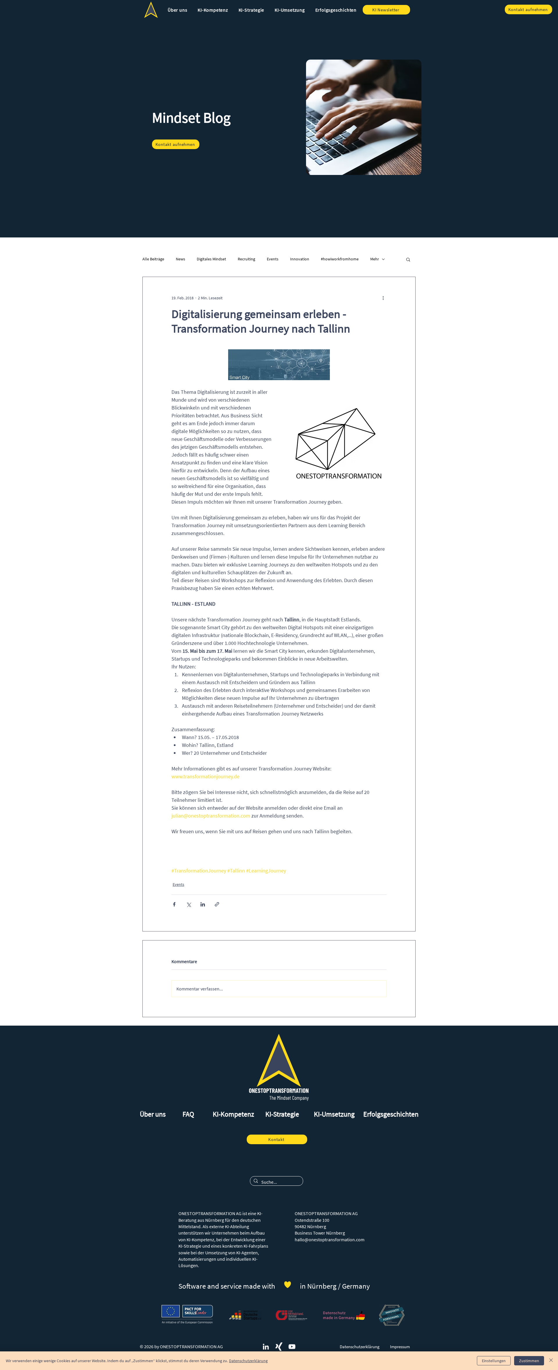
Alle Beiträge (153, 259)
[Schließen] (551, 1360)
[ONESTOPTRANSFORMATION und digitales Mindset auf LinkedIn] (266, 1346)
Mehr (374, 259)
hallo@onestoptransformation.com (329, 1239)
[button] (177, 10)
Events (272, 259)
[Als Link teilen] (217, 904)
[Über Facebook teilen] (174, 904)
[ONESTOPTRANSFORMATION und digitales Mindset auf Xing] (279, 1346)
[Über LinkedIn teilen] (202, 904)
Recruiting (246, 259)
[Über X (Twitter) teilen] (188, 904)
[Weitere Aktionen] (383, 297)
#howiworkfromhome (340, 259)
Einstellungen (494, 1360)
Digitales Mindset (211, 259)
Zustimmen (529, 1360)
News (180, 259)
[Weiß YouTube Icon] (292, 1346)
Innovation (299, 259)
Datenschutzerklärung (248, 1360)
